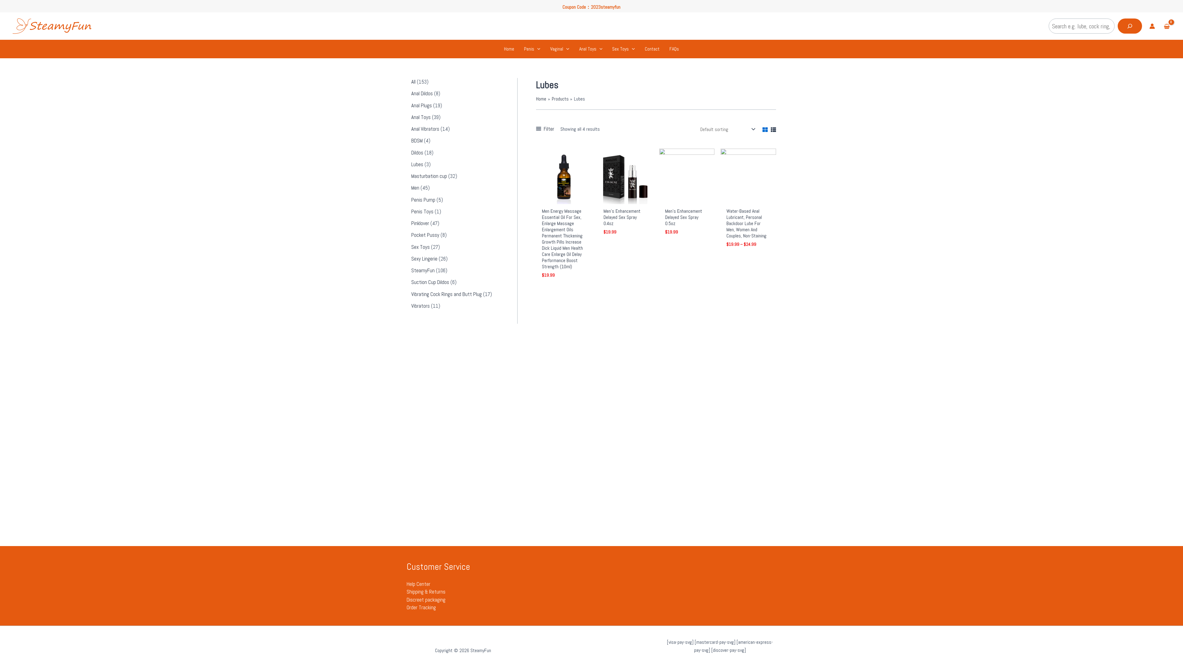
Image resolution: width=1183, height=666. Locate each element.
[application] (537, 49)
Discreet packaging (426, 599)
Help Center (418, 584)
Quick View (564, 198)
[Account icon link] (1152, 26)
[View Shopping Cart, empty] (1166, 27)
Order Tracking (421, 607)
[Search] (1130, 26)
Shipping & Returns (426, 591)
